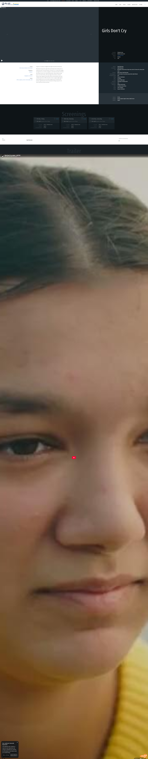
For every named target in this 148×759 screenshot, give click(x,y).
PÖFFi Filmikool (90, 0)
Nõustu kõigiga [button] (6, 755)
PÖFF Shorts (68, 0)
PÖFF (48, 0)
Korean (133, 98)
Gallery (128, 4)
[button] (7, 34)
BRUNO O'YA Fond (96, 0)
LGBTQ (18, 79)
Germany (118, 56)
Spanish (121, 98)
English (124, 98)
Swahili (130, 98)
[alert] (9, 749)
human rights (28, 79)
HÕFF (73, 0)
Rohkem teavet (13, 752)
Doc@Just (30, 71)
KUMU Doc (84, 0)
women (24, 79)
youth (31, 79)
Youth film (30, 75)
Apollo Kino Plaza (45, 121)
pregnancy (21, 79)
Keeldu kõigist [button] (14, 755)
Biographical (27, 75)
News (116, 4)
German (118, 98)
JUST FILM (63, 0)
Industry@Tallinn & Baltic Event (55, 0)
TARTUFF (76, 0)
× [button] (17, 742)
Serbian (127, 98)
